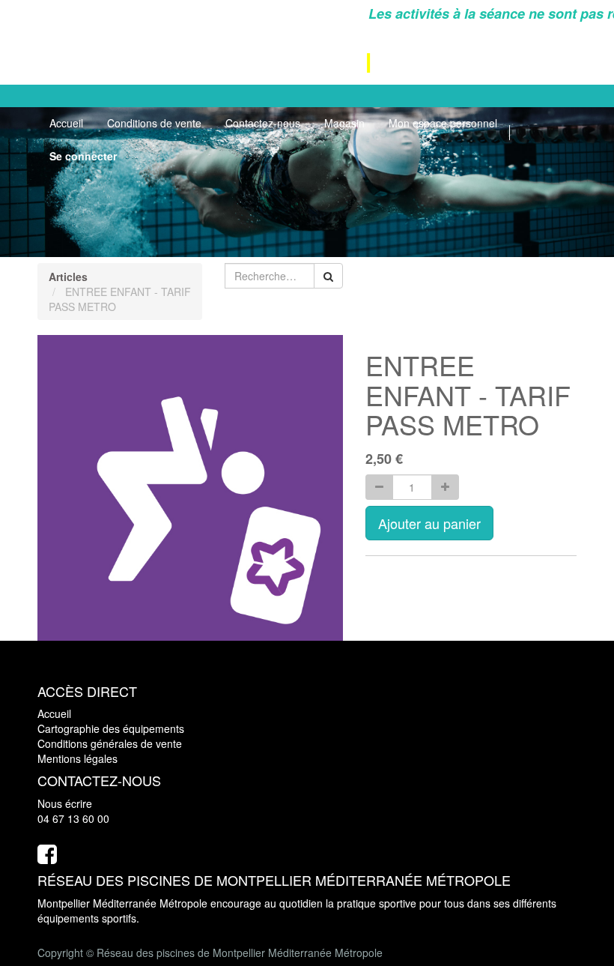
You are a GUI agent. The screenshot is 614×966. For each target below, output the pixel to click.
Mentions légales (77, 758)
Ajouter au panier (429, 523)
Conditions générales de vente (109, 743)
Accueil (54, 713)
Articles (68, 276)
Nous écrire (64, 803)
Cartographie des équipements (110, 728)
